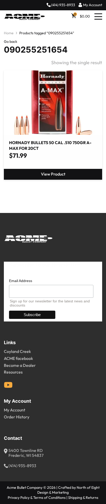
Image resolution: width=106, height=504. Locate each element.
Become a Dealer (20, 365)
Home (9, 33)
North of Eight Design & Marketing (68, 490)
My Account (92, 5)
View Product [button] (53, 174)
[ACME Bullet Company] (24, 16)
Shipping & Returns (83, 497)
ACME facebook (18, 358)
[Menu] (98, 16)
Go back (10, 41)
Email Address (20, 281)
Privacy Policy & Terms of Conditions (37, 497)
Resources (13, 372)
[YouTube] (8, 385)
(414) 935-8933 (63, 5)
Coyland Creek (17, 351)
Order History (16, 417)
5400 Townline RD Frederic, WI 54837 (25, 453)
